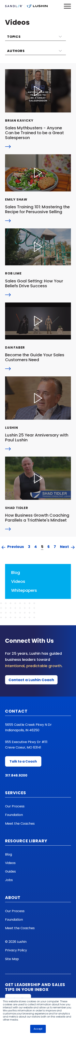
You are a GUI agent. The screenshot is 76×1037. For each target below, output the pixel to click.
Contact (16, 711)
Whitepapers (24, 590)
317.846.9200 (16, 775)
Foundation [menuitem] (14, 814)
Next (64, 547)
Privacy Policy (16, 950)
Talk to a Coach (23, 761)
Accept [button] (38, 1029)
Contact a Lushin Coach (31, 679)
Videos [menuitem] (10, 863)
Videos (18, 581)
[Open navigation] (67, 6)
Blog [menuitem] (8, 854)
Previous (15, 547)
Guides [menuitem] (10, 871)
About (12, 897)
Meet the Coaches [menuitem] (20, 823)
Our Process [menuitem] (15, 806)
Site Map (12, 959)
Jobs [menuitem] (9, 880)
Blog (15, 572)
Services (15, 793)
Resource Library (26, 841)
